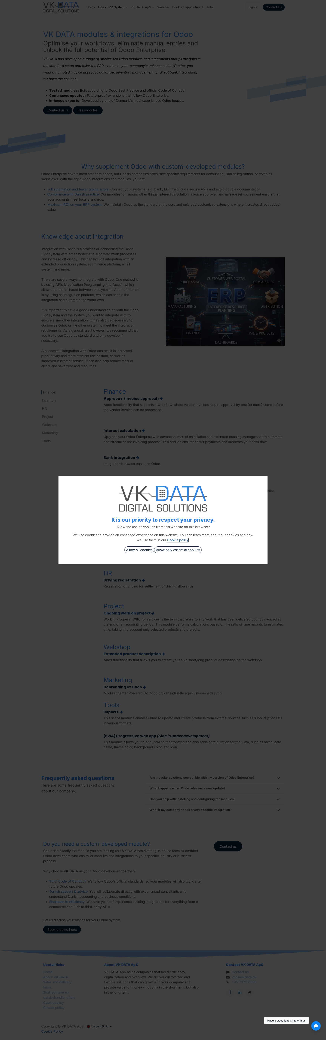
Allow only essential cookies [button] (178, 550)
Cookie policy (177, 540)
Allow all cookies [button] (139, 550)
